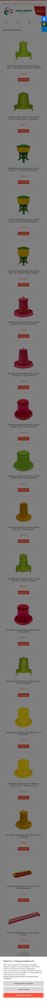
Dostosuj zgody (23, 989)
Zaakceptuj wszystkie (23, 995)
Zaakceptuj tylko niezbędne (23, 983)
